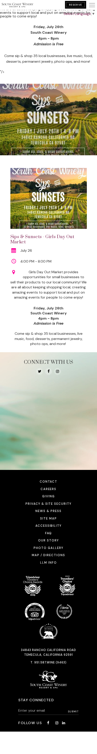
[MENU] (92, 5)
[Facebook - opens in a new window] (48, 371)
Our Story (48, 540)
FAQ (48, 533)
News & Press (48, 511)
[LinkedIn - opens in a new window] (63, 722)
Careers (49, 489)
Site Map (48, 518)
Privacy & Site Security (48, 504)
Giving (48, 496)
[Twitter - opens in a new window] (39, 371)
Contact (49, 482)
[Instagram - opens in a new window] (57, 371)
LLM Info (48, 563)
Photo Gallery (48, 548)
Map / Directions (48, 555)
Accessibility (48, 526)
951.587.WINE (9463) (50, 662)
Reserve (75, 5)
